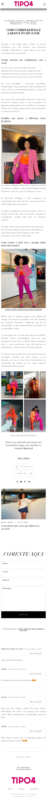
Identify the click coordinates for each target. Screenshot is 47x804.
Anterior (25, 467)
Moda (33, 22)
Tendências (16, 24)
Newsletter (34, 789)
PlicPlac (29, 796)
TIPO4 (4, 669)
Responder (36, 654)
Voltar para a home (23, 757)
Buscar (44, 4)
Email (29, 481)
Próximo (22, 473)
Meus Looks (23, 22)
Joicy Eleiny (23, 458)
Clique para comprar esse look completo (23, 309)
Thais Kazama (30, 794)
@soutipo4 (28, 448)
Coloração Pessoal (14, 21)
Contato (21, 789)
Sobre (10, 789)
